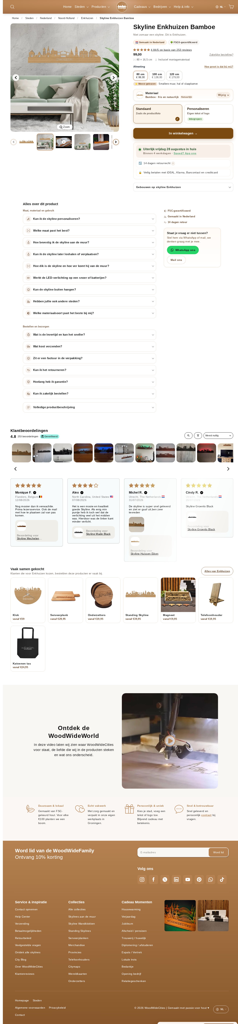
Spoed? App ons (185, 153)
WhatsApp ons (185, 250)
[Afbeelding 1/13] (26, 142)
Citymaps (74, 966)
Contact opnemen (26, 909)
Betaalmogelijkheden (28, 930)
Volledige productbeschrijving (54, 407)
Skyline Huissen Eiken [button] (144, 553)
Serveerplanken (78, 938)
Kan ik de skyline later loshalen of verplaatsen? (66, 254)
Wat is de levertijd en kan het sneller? (59, 334)
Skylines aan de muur (82, 916)
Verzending (22, 923)
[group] (64, 77)
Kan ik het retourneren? (49, 369)
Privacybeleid (57, 1007)
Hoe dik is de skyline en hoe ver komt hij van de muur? (71, 266)
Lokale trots (129, 959)
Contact (20, 1014)
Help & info (182, 6)
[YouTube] (187, 879)
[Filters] (198, 435)
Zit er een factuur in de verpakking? (58, 358)
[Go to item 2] (42, 452)
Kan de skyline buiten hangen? (54, 289)
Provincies (74, 952)
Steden (80, 6)
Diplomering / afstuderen (137, 945)
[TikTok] (222, 879)
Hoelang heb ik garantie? (50, 381)
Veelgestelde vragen (28, 945)
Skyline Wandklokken (81, 923)
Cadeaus (141, 6)
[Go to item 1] (21, 452)
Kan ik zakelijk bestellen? (50, 393)
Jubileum (127, 923)
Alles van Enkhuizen (217, 571)
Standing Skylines (79, 930)
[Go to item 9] (186, 452)
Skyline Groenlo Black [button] (201, 529)
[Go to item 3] (62, 452)
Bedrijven (160, 6)
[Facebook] (153, 879)
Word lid (218, 852)
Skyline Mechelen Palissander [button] (28, 538)
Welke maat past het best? (51, 230)
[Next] (227, 469)
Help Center (22, 916)
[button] (142, 49)
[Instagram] (142, 879)
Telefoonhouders (78, 959)
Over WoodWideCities (29, 966)
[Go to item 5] (103, 452)
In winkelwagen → (183, 133)
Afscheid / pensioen (134, 930)
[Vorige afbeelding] (15, 77)
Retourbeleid (23, 938)
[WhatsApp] (210, 879)
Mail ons (176, 259)
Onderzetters (76, 981)
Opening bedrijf (131, 973)
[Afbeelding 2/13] (45, 142)
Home (67, 6)
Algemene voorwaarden (30, 1007)
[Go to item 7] (144, 452)
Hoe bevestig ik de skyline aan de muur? (61, 242)
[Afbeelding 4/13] (101, 142)
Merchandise (76, 945)
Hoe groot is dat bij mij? (218, 66)
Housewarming (131, 909)
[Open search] (188, 435)
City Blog (20, 959)
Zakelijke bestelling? (221, 54)
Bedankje (127, 966)
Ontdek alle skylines (27, 952)
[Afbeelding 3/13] (82, 142)
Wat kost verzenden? (47, 346)
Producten (99, 6)
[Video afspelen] (63, 142)
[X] (164, 879)
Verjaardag (129, 916)
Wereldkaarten (77, 973)
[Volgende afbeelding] (113, 77)
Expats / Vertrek (132, 952)
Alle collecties (76, 909)
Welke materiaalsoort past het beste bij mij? (63, 313)
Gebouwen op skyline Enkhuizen (158, 187)
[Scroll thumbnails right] (229, 453)
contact (206, 815)
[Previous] (16, 469)
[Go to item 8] (165, 452)
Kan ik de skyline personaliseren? (56, 218)
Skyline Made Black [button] (98, 533)
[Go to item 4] (83, 452)
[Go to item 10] (206, 452)
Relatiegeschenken (134, 981)
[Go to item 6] (124, 452)
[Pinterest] (199, 879)
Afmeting (183, 66)
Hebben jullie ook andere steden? (56, 301)
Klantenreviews (24, 973)
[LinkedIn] (176, 879)
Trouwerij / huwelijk (134, 938)
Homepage (22, 1000)
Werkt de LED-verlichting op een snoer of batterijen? (69, 277)
